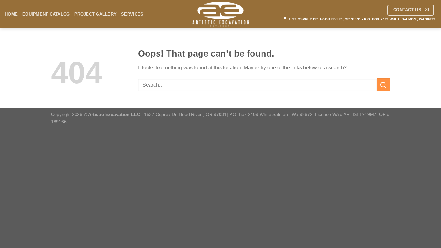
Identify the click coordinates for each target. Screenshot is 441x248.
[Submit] (383, 84)
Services (132, 14)
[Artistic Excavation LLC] (220, 14)
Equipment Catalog (46, 14)
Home (11, 14)
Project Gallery (95, 14)
